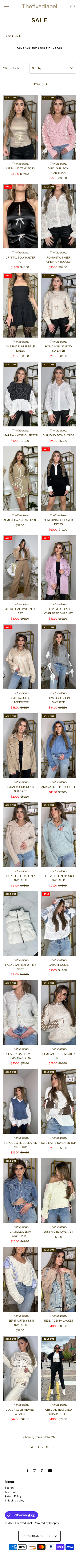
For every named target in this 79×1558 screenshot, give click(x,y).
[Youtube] (50, 1471)
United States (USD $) (38, 1536)
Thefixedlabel (39, 6)
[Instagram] (34, 1471)
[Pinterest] (42, 1471)
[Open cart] (72, 6)
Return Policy (13, 1496)
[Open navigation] (6, 6)
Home (7, 35)
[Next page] (53, 1447)
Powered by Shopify (46, 1523)
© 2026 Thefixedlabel (18, 1523)
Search (9, 1487)
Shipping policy (14, 1500)
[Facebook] (27, 1471)
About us (10, 1492)
